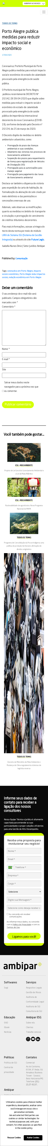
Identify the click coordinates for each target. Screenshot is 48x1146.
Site (4, 369)
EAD (6, 1023)
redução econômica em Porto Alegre (25, 277)
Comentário (8, 307)
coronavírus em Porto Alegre (20, 271)
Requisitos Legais (34, 988)
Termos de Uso (13, 927)
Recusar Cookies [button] (14, 1138)
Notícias (7, 1032)
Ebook (7, 1027)
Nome (6, 349)
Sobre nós (30, 1023)
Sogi (6, 988)
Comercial (30, 1063)
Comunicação (21, 258)
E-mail (6, 359)
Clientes (29, 1027)
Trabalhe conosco (33, 1032)
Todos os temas (9, 23)
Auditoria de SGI (33, 1007)
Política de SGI (10, 1063)
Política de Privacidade (22, 924)
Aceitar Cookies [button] (33, 1138)
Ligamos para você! (24, 936)
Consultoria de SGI (34, 1011)
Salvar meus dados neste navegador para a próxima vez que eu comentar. (21, 386)
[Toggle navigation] (44, 12)
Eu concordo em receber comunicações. (19, 915)
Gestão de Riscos (33, 993)
